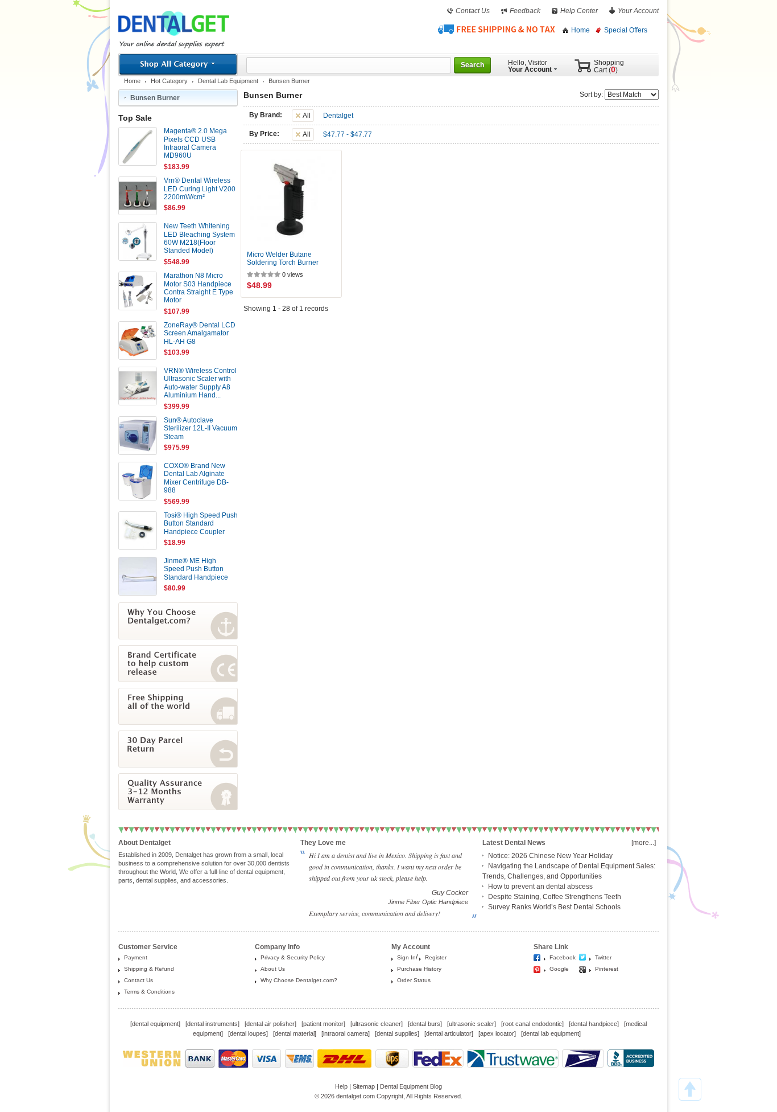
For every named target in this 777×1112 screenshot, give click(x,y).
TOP (690, 1089)
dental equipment (155, 1023)
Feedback (525, 11)
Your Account (638, 11)
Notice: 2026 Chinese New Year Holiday (550, 856)
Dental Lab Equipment (228, 80)
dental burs (425, 1023)
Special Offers (625, 30)
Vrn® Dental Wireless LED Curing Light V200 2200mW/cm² (199, 189)
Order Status (414, 980)
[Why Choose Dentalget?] (178, 637)
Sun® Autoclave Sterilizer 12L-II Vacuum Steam (200, 428)
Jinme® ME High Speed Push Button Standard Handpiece (196, 569)
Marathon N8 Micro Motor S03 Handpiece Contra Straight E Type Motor (198, 288)
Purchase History (419, 969)
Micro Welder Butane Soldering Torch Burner (283, 258)
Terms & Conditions (149, 991)
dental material (295, 1033)
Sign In (406, 957)
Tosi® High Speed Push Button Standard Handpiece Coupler (201, 523)
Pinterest (606, 969)
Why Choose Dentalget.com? (299, 980)
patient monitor (323, 1023)
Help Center (579, 11)
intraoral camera (345, 1033)
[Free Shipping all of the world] (178, 723)
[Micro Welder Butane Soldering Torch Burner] (291, 200)
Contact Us (473, 11)
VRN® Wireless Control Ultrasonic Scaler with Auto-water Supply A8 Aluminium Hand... (200, 383)
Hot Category (169, 80)
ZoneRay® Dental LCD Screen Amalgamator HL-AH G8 (199, 333)
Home (580, 30)
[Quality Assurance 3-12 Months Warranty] (178, 808)
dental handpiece (594, 1023)
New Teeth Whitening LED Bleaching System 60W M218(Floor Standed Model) (199, 238)
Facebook (562, 957)
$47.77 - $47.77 (347, 134)
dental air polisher (270, 1023)
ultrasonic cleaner (376, 1023)
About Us (273, 969)
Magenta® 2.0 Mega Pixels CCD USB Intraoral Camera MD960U (195, 143)
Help (341, 1086)
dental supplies (397, 1033)
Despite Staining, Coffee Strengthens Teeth (554, 897)
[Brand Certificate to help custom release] (178, 680)
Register (436, 957)
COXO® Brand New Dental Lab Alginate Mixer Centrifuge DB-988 (196, 478)
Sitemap (364, 1086)
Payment (135, 957)
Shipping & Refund (149, 969)
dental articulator (449, 1033)
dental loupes (248, 1033)
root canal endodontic (532, 1023)
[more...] (643, 843)
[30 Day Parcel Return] (178, 765)
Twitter (603, 957)
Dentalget (338, 116)
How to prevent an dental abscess (540, 887)
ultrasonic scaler (471, 1023)
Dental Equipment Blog (411, 1086)
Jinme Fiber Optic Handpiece (428, 901)
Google (559, 969)
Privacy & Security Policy (293, 957)
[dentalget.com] (173, 38)
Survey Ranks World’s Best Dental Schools (554, 907)
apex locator (497, 1033)
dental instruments (212, 1023)
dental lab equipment (551, 1033)
